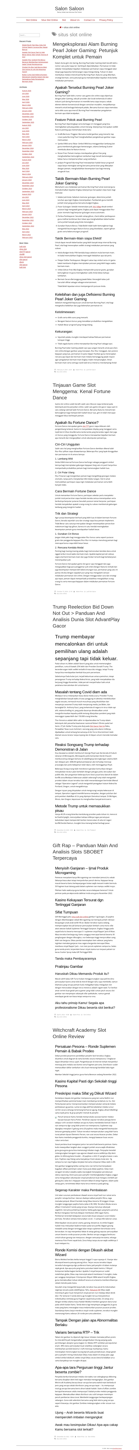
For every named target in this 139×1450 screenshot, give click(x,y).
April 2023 (26, 206)
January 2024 (27, 180)
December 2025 (28, 114)
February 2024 (27, 177)
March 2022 (26, 235)
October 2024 (27, 154)
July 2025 (25, 128)
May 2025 (25, 134)
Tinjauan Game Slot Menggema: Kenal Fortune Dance (82, 391)
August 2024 (26, 160)
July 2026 (25, 93)
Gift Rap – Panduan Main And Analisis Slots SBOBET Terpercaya (85, 852)
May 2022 (25, 229)
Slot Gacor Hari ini (97, 726)
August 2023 (26, 194)
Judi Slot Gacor (91, 370)
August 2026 (26, 91)
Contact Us (89, 20)
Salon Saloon (69, 8)
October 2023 (27, 188)
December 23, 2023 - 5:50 (65, 830)
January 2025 (27, 145)
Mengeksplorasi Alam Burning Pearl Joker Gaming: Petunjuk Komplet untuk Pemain (85, 50)
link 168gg (97, 206)
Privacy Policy (106, 20)
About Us (75, 20)
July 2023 (25, 197)
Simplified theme (117, 1448)
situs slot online (62, 372)
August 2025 (26, 125)
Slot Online (31, 20)
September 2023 (28, 191)
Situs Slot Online (49, 20)
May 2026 (25, 99)
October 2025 (27, 119)
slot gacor (23, 259)
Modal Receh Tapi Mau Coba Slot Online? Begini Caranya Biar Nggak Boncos (34, 47)
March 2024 (26, 174)
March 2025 (26, 140)
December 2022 (28, 217)
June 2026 (25, 96)
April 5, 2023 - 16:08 (63, 1015)
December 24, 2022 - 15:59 (65, 1437)
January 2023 (27, 214)
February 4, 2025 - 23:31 (64, 370)
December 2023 (28, 183)
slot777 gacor (25, 251)
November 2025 (28, 117)
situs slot (23, 249)
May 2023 (25, 203)
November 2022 (28, 220)
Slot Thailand (91, 830)
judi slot (22, 246)
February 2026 (27, 108)
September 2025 (28, 122)
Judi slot (22, 267)
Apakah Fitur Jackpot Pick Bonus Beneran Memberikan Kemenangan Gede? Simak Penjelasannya (35, 62)
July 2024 (25, 163)
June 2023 (25, 200)
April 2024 (26, 171)
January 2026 (27, 111)
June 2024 (25, 165)
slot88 (21, 254)
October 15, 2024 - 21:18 (64, 591)
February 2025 (27, 142)
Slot (64, 20)
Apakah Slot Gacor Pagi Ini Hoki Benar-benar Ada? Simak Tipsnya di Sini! (35, 54)
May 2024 (25, 168)
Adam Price (79, 370)
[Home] (60, 27)
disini (21, 262)
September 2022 (28, 226)
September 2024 (28, 157)
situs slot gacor (25, 257)
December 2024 (28, 148)
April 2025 (26, 137)
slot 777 (86, 426)
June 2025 (25, 131)
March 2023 (26, 209)
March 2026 (26, 105)
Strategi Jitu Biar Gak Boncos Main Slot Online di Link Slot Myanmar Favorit (34, 69)
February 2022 (27, 237)
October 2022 (27, 223)
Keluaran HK (95, 1290)
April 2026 (26, 102)
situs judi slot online (80, 917)
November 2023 (28, 186)
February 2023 (27, 212)
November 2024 (28, 151)
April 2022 (26, 232)
